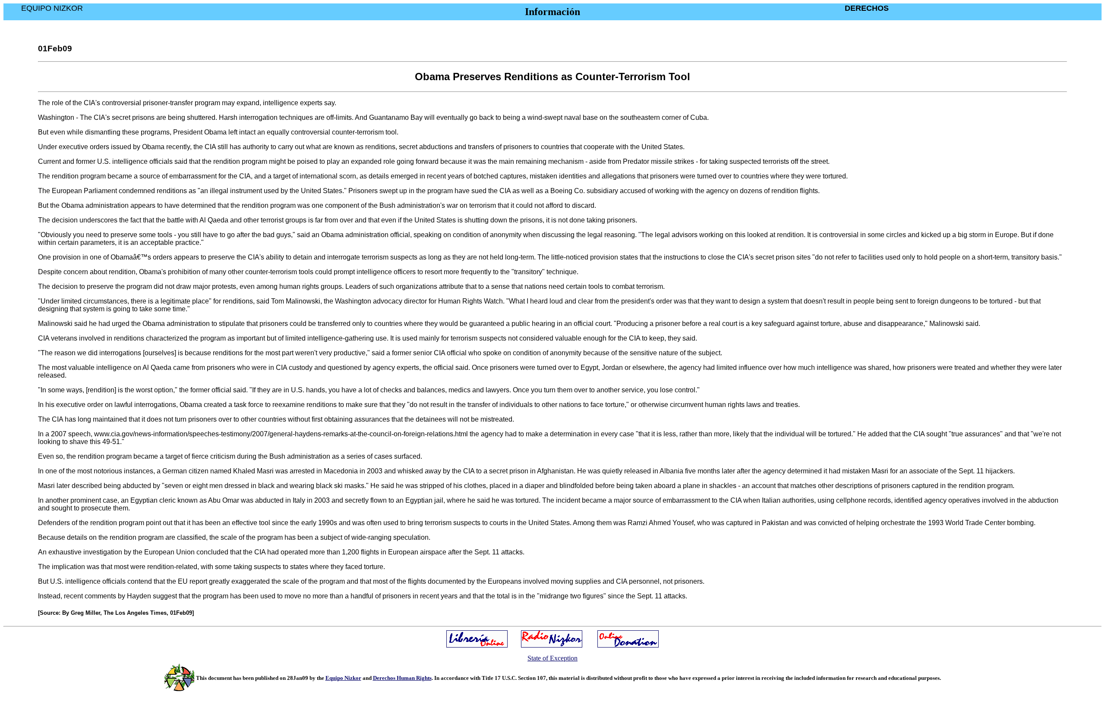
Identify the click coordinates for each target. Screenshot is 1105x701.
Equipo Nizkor (343, 678)
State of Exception (552, 658)
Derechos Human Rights (402, 678)
